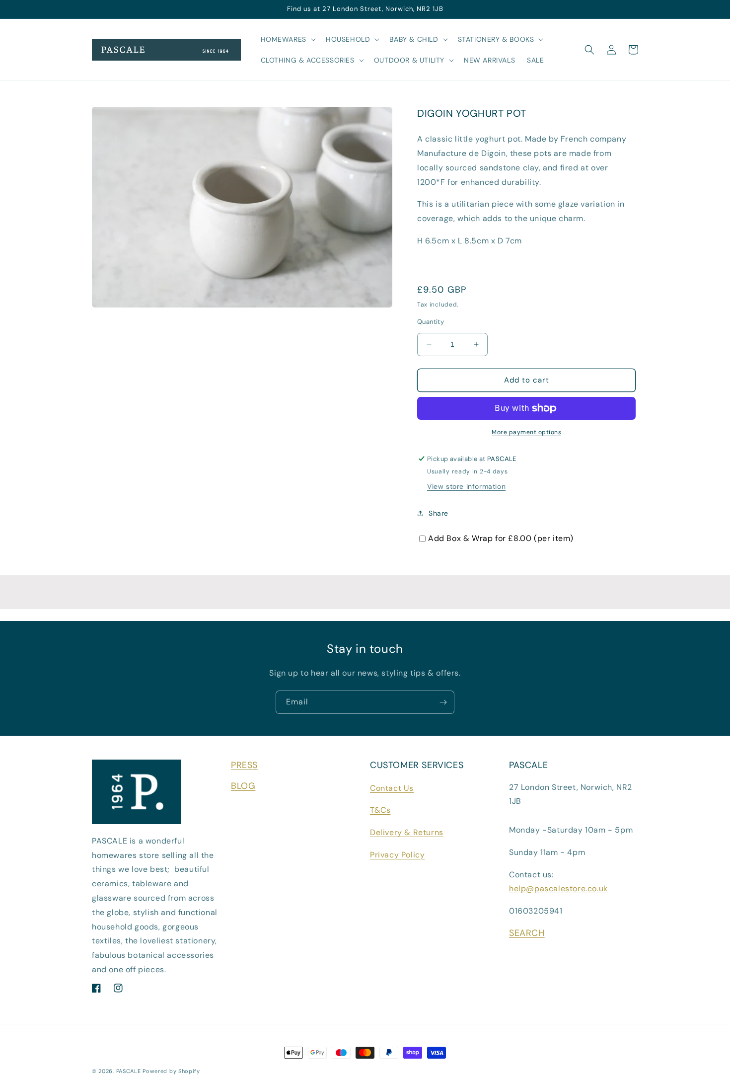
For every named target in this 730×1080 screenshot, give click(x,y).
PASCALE (128, 1071)
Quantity (430, 321)
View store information (466, 486)
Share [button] (438, 513)
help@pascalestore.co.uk (558, 888)
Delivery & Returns (406, 832)
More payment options (526, 432)
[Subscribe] (443, 702)
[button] (287, 39)
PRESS (244, 765)
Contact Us (392, 788)
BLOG (243, 786)
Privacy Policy (397, 854)
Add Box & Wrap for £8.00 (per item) (501, 538)
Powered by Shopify (171, 1071)
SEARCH (527, 933)
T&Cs (380, 810)
